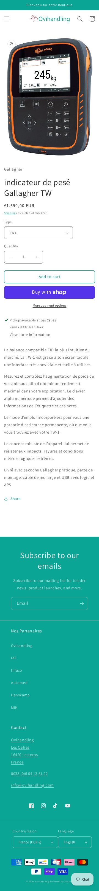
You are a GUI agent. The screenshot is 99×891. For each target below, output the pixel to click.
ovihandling (42, 881)
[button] (7, 19)
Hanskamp (20, 694)
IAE (14, 657)
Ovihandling (21, 645)
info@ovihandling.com (32, 785)
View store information (30, 334)
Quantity (11, 246)
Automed (19, 682)
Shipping (10, 213)
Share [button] (15, 498)
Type (8, 222)
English (69, 842)
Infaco (16, 670)
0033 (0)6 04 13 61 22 (29, 773)
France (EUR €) (30, 842)
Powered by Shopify (61, 881)
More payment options (50, 305)
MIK (14, 707)
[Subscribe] (82, 603)
